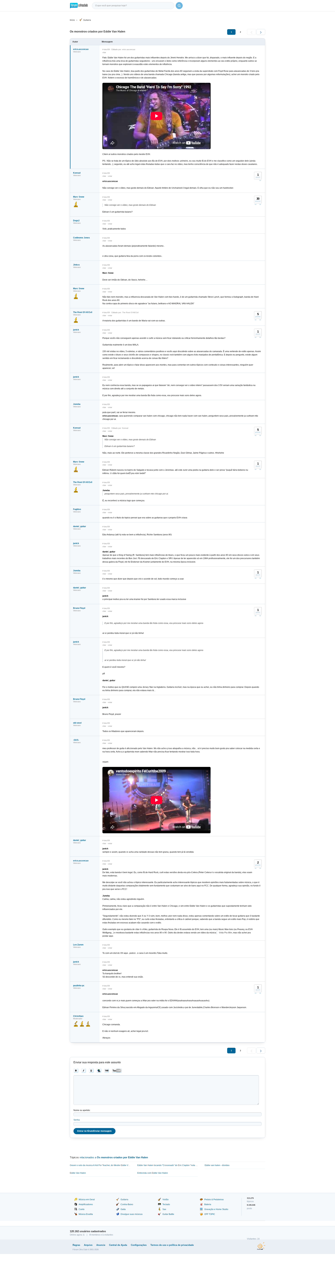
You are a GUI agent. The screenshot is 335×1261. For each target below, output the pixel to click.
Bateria (207, 1204)
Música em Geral (87, 1199)
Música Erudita (86, 1214)
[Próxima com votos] (260, 180)
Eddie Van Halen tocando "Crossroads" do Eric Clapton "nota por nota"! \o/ (167, 1165)
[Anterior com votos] (255, 204)
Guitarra (87, 20)
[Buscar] (179, 5)
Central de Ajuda (118, 1245)
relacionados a (114, 1157)
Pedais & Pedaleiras (214, 1199)
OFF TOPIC (209, 1214)
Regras (76, 1245)
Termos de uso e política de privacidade (172, 1245)
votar (110, 176)
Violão (165, 1199)
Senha (76, 1120)
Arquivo (88, 1245)
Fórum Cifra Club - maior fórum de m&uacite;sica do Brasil (79, 5)
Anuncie (100, 1245)
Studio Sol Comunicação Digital (261, 1246)
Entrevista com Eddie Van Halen (152, 1173)
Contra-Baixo (127, 1204)
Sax (164, 1209)
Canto (81, 1209)
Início (72, 20)
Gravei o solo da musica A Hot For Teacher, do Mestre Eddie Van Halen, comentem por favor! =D (100, 1165)
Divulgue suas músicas (132, 1214)
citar (104, 52)
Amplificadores (86, 1204)
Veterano (77, 52)
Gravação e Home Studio (216, 1209)
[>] (260, 32)
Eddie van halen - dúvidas (217, 1165)
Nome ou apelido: (81, 1110)
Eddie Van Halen (78, 1173)
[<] (251, 32)
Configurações (139, 1245)
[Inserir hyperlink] (99, 1070)
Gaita (123, 1209)
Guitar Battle (168, 1214)
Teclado (166, 1204)
